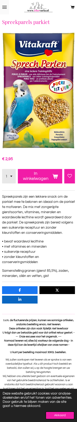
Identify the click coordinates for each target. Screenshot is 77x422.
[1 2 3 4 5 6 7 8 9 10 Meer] (9, 176)
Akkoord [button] (60, 415)
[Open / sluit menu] (4, 7)
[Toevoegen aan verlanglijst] (69, 176)
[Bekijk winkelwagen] (72, 7)
